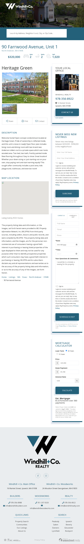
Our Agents (59, 118)
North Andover (35, 277)
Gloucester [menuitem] (68, 528)
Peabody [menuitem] (55, 521)
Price (57, 359)
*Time (57, 250)
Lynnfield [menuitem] (55, 531)
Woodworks (42, 496)
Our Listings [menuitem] (22, 528)
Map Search (59, 35)
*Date (57, 241)
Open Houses (37, 35)
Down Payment (61, 368)
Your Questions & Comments (66, 258)
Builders (15, 496)
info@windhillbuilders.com (16, 506)
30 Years (71, 351)
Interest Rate (60, 377)
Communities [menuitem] (21, 524)
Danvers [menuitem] (55, 528)
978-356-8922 (64, 99)
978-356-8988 (16, 502)
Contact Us (67, 112)
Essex (24, 277)
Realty (69, 496)
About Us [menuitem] (22, 531)
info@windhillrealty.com (70, 506)
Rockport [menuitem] (69, 531)
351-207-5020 (43, 502)
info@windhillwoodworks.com (42, 508)
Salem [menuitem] (55, 524)
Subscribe (67, 193)
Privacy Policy (62, 326)
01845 (46, 277)
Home (4, 277)
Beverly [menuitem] (69, 524)
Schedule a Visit (72, 216)
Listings (12, 277)
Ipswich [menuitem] (69, 521)
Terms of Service (72, 326)
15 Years (62, 354)
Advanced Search (13, 35)
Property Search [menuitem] (22, 521)
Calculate (67, 390)
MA (18, 277)
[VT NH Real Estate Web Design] (69, 540)
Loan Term (59, 351)
